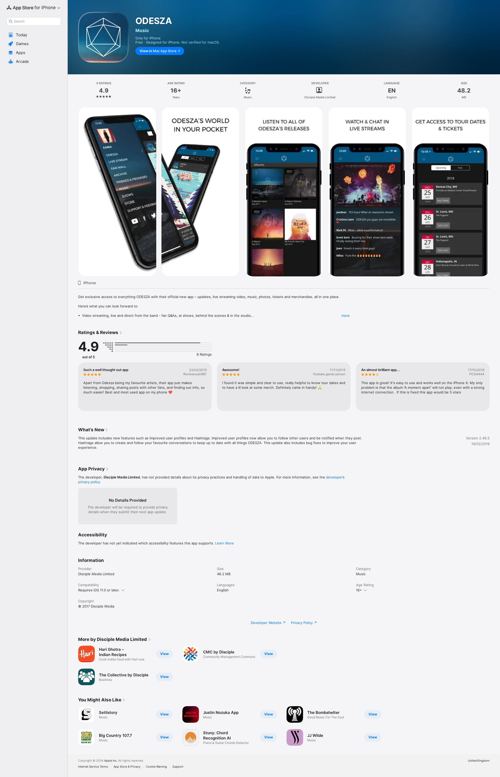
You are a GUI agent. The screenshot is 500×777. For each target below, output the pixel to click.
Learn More (224, 543)
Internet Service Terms (93, 766)
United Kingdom (479, 760)
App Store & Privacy (127, 766)
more (345, 315)
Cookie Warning (156, 766)
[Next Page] (494, 386)
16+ (359, 590)
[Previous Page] (73, 386)
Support (177, 766)
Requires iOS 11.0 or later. (99, 590)
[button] (34, 35)
